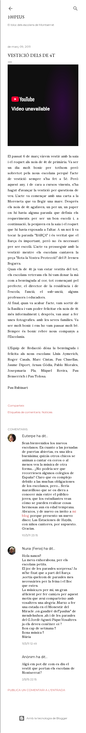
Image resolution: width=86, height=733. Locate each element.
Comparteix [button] (16, 405)
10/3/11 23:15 (30, 535)
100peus (16, 17)
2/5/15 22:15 (29, 679)
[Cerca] (75, 7)
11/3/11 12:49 (29, 643)
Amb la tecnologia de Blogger (47, 718)
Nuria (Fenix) (32, 548)
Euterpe (29, 436)
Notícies (47, 412)
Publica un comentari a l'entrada (36, 690)
